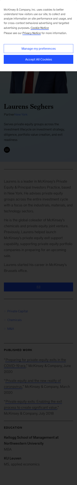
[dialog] (38, 35)
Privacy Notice (31, 33)
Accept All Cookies (38, 59)
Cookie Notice (40, 27)
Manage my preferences (38, 48)
